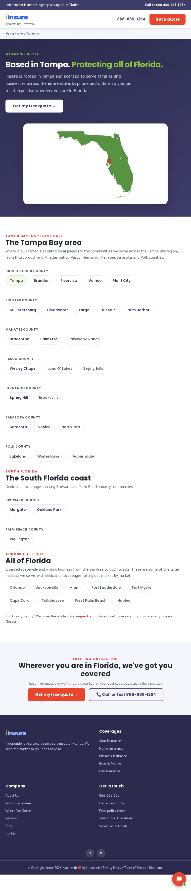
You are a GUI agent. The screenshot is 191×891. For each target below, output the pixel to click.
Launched (93, 868)
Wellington (20, 538)
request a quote (89, 616)
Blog (8, 826)
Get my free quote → (34, 106)
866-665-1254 (110, 795)
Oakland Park (49, 509)
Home (9, 33)
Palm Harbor (138, 309)
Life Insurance (109, 771)
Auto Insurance (110, 740)
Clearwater (57, 309)
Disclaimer (156, 868)
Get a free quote (111, 803)
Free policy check (112, 810)
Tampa (16, 280)
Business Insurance (113, 756)
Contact (10, 833)
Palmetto (49, 339)
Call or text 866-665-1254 (165, 4)
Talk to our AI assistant (116, 818)
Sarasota (18, 426)
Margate (18, 509)
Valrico (95, 280)
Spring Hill (19, 397)
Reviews (11, 818)
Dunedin (108, 309)
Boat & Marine (110, 763)
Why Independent (18, 803)
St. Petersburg (23, 309)
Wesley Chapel (23, 368)
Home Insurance (111, 748)
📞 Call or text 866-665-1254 (126, 694)
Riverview (69, 280)
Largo (84, 309)
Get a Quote (167, 19)
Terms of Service (135, 868)
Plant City (122, 280)
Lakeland (18, 456)
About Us (12, 795)
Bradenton (19, 339)
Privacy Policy (112, 868)
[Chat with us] (179, 879)
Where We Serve (18, 810)
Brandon (41, 280)
